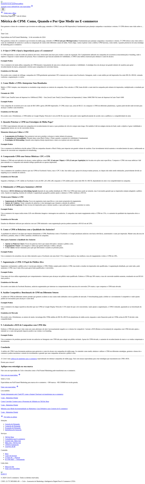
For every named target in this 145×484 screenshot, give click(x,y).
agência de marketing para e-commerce (24, 359)
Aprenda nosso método (8, 7)
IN (3, 474)
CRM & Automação (12, 445)
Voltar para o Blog (9, 13)
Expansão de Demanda (13, 428)
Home (3, 4)
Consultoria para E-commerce (15, 439)
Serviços (8, 4)
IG (2, 474)
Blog (21, 4)
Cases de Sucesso (11, 456)
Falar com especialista (8, 387)
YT (5, 474)
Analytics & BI (10, 446)
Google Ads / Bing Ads (13, 441)
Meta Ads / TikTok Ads (13, 443)
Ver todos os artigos (10, 417)
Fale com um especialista (9, 375)
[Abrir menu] (3, 9)
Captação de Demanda (12, 426)
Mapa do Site (9, 467)
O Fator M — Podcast (12, 457)
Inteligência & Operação (13, 430)
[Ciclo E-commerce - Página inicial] (8, 2)
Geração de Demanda (12, 424)
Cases (13, 4)
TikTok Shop (9, 437)
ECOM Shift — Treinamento (15, 459)
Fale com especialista (23, 7)
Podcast (17, 4)
